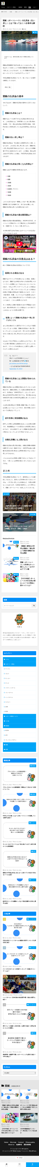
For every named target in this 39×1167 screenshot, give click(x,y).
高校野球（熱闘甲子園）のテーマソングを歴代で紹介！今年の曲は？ (19, 1055)
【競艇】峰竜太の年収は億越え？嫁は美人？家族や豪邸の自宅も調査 (27, 549)
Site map (13, 1142)
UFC (6, 735)
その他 (7, 721)
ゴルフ (7, 673)
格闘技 (20, 7)
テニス (7, 683)
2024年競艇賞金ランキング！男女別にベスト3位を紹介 (28, 1131)
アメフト (7, 669)
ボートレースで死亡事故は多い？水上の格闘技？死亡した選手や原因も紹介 (28, 1107)
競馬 (25, 7)
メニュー (19, 1165)
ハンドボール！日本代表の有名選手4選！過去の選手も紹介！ (19, 998)
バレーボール (9, 692)
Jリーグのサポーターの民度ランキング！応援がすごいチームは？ (19, 970)
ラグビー (7, 702)
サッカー (7, 678)
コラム (7, 659)
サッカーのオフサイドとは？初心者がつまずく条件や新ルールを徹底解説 (19, 845)
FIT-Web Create (16, 1151)
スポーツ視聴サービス (11, 716)
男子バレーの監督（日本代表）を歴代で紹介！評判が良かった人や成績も (19, 1027)
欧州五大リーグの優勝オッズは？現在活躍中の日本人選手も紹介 (19, 902)
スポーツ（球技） (12, 7)
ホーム (6, 1165)
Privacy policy (30, 1142)
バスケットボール (10, 688)
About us (11, 1144)
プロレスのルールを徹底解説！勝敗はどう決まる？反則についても (19, 788)
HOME (5, 11)
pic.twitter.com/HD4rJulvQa (18, 363)
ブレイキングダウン (10, 740)
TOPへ (32, 1165)
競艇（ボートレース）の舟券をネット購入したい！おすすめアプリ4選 (27, 565)
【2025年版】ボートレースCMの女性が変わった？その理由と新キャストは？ (28, 582)
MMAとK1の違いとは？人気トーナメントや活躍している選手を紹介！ (19, 816)
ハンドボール (9, 697)
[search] (34, 605)
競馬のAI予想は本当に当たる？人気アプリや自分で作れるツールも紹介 (19, 873)
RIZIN (7, 730)
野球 (6, 711)
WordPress (32, 1151)
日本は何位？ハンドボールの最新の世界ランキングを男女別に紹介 (19, 941)
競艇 (29, 7)
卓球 (6, 706)
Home (3, 7)
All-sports (25, 1148)
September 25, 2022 (15, 369)
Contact (21, 1142)
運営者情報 (27, 1144)
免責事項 (19, 1144)
